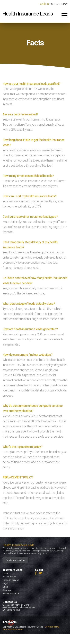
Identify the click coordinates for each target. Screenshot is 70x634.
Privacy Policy (9, 576)
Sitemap (7, 590)
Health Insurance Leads (28, 14)
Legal (5, 583)
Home (5, 573)
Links (5, 586)
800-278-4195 (58, 4)
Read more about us (15, 560)
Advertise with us (11, 593)
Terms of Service (11, 580)
